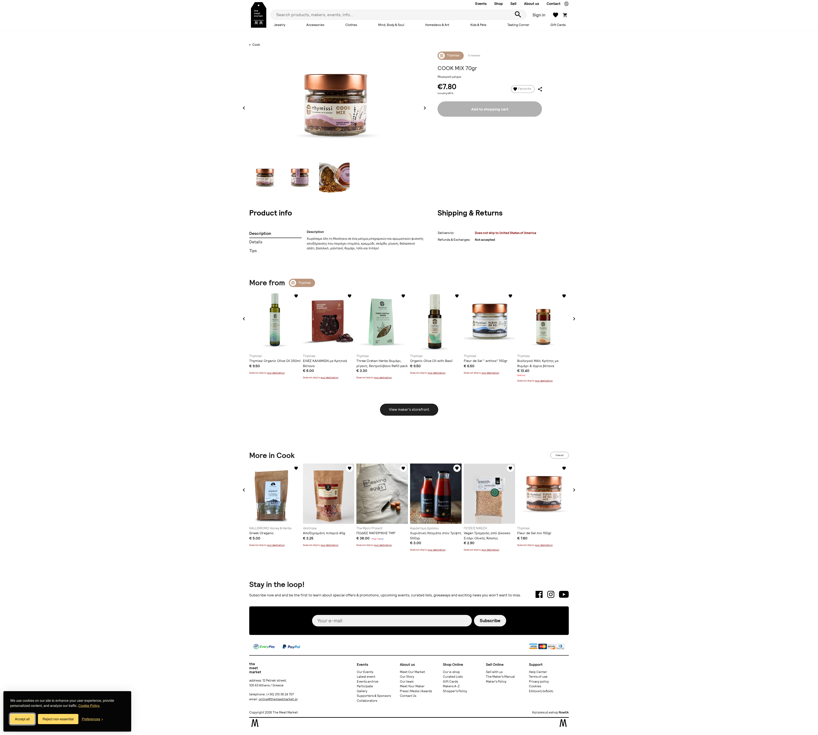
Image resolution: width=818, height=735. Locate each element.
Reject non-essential (58, 718)
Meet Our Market (412, 672)
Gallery (362, 691)
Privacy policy (539, 681)
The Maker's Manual (500, 677)
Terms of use (538, 677)
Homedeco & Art (437, 25)
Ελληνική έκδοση (541, 691)
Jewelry (279, 25)
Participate (365, 686)
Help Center (538, 672)
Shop (498, 3)
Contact (553, 3)
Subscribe (490, 620)
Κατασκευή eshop (545, 712)
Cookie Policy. (89, 705)
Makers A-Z (451, 686)
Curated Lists (453, 677)
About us (531, 3)
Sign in (539, 15)
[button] (244, 319)
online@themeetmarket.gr (278, 699)
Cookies (535, 686)
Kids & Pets (478, 25)
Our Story (407, 677)
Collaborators (367, 701)
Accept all (22, 718)
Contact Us (408, 696)
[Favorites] (296, 296)
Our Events (365, 672)
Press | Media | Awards (416, 691)
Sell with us (494, 672)
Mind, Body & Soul (391, 25)
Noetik (564, 712)
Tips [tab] (253, 250)
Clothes (351, 25)
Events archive (367, 681)
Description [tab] (260, 233)
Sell (513, 3)
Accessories (315, 25)
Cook (256, 45)
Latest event (366, 677)
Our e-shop (451, 672)
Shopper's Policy (455, 691)
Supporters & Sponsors (374, 696)
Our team (407, 681)
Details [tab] (255, 242)
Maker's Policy (496, 681)
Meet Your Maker (412, 686)
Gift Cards (558, 25)
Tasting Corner (518, 25)
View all (560, 455)
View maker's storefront (409, 409)
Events (481, 3)
